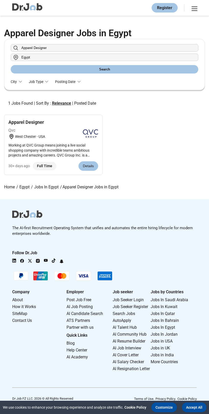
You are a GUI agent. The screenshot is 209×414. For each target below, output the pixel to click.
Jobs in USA (162, 341)
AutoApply (122, 320)
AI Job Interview (127, 348)
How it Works (24, 306)
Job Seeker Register (130, 306)
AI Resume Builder (129, 341)
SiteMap (19, 313)
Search (104, 69)
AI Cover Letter (126, 354)
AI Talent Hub (125, 327)
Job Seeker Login (128, 299)
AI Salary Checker (128, 361)
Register (164, 7)
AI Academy (77, 357)
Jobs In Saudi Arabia (169, 299)
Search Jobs (124, 313)
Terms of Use (143, 399)
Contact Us (22, 320)
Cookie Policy (187, 399)
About (17, 299)
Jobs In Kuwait (164, 306)
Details (88, 166)
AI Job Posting (80, 306)
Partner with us (80, 327)
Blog (71, 343)
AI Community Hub (130, 334)
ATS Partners (78, 320)
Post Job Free (79, 299)
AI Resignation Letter (131, 368)
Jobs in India (162, 354)
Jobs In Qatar (163, 313)
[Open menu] (194, 8)
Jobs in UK (160, 348)
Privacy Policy (165, 399)
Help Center (77, 350)
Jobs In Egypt (163, 327)
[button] (164, 407)
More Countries (164, 361)
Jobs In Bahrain (165, 320)
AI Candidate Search (85, 313)
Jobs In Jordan (164, 334)
